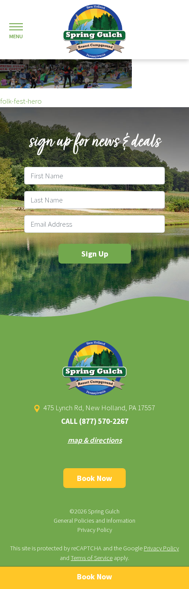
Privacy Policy (94, 530)
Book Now (94, 478)
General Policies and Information (94, 520)
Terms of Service (92, 558)
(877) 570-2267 (103, 421)
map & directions (95, 440)
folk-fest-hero (21, 101)
